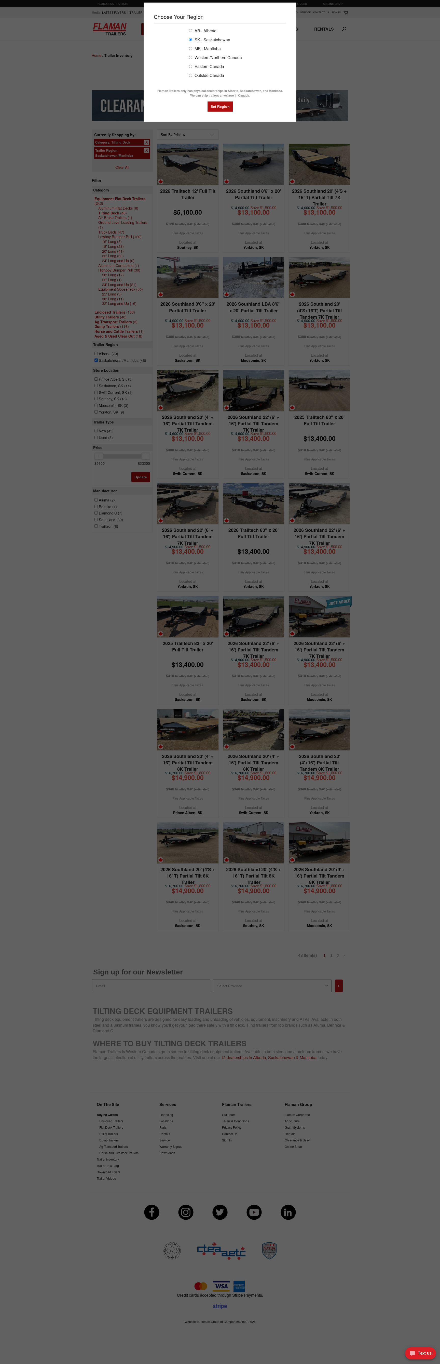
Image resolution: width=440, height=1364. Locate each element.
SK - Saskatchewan (212, 39)
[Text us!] (420, 1354)
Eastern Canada (209, 66)
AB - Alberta (205, 30)
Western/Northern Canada (218, 57)
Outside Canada (209, 75)
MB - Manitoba (207, 48)
